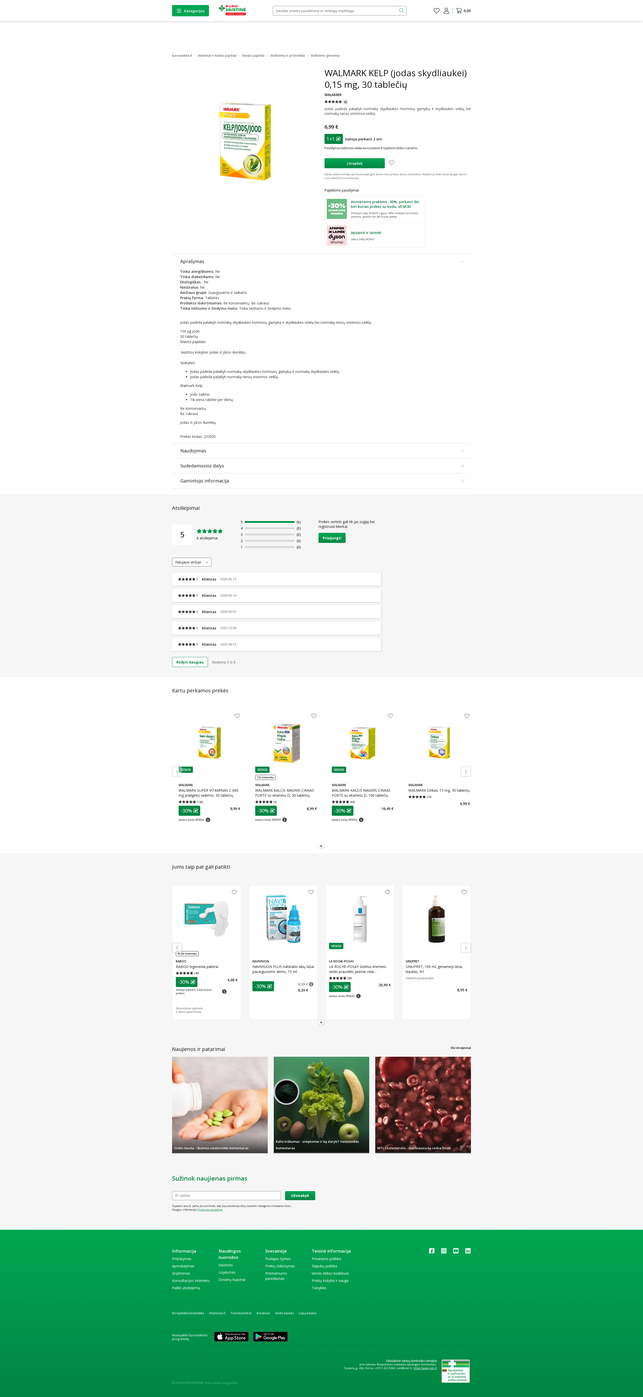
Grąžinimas (181, 1273)
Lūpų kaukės (307, 1313)
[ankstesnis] (177, 772)
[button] (336, 101)
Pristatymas (181, 1258)
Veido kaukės (284, 1313)
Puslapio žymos (278, 1258)
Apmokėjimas (183, 1266)
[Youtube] (456, 1252)
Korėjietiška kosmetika (188, 1313)
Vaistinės (226, 1265)
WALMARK (333, 94)
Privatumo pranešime (210, 1209)
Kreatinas (263, 1313)
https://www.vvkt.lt (425, 1368)
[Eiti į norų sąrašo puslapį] (437, 11)
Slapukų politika (324, 1266)
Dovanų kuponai (232, 1279)
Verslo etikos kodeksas (330, 1273)
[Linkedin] (468, 1252)
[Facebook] (432, 1252)
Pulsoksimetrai (241, 1313)
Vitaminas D (217, 1313)
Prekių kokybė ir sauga (330, 1280)
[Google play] (270, 1337)
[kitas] (466, 772)
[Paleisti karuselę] (321, 846)
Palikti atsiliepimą (186, 1287)
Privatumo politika (326, 1258)
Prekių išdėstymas (280, 1266)
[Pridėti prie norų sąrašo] (391, 163)
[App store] (231, 1337)
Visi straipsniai (461, 1048)
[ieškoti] (402, 11)
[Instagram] (444, 1252)
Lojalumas (227, 1272)
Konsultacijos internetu (190, 1280)
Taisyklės (319, 1287)
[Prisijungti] (446, 11)
